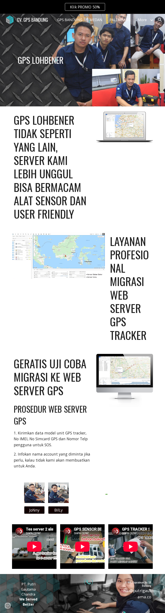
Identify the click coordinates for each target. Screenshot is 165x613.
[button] (160, 20)
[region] (82, 7)
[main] (40, 60)
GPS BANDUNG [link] (69, 19)
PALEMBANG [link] (120, 19)
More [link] (142, 19)
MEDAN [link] (96, 19)
